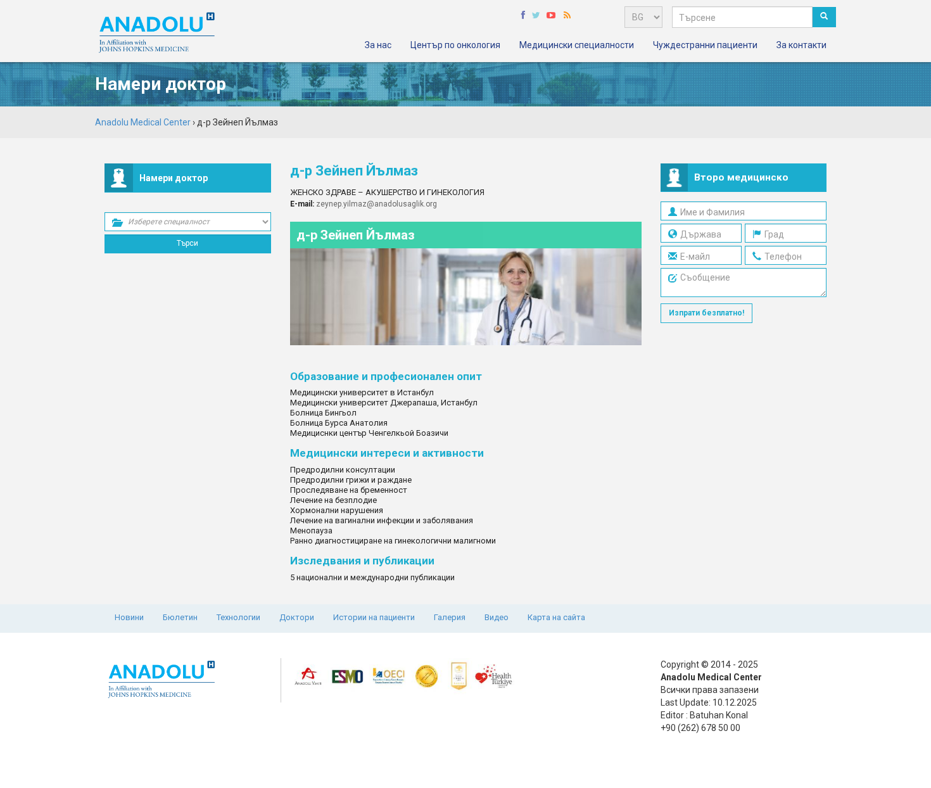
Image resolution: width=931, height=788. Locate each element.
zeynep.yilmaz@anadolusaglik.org (376, 204)
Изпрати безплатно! (706, 312)
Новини (129, 617)
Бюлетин (180, 617)
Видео (496, 617)
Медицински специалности (576, 45)
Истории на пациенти (374, 617)
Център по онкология (455, 45)
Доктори (296, 617)
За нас (378, 45)
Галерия (450, 617)
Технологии (238, 617)
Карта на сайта (556, 617)
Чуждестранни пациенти (705, 45)
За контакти (801, 45)
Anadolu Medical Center (143, 122)
